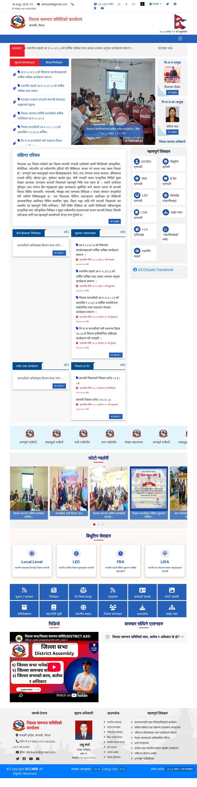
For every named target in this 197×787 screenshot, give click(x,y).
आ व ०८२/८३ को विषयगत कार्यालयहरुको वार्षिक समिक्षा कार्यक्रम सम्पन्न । (97, 250)
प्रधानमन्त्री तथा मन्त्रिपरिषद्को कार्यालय (155, 722)
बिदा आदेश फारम (114, 737)
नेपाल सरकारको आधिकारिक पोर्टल (151, 738)
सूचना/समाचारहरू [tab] (25, 62)
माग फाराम (112, 747)
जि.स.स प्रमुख (172, 62)
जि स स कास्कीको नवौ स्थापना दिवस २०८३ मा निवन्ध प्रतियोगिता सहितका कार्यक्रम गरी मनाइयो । (98, 333)
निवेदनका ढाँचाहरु (115, 732)
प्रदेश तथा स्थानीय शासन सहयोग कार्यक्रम (156, 748)
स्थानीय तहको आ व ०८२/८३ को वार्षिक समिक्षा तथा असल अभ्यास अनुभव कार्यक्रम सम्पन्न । (80, 48)
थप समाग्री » (59, 252)
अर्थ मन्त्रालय (141, 743)
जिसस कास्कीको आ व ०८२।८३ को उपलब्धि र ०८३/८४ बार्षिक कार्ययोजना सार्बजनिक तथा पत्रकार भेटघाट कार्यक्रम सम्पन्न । (97, 305)
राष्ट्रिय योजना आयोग (145, 753)
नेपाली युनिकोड (113, 757)
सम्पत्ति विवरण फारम (116, 742)
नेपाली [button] (155, 4)
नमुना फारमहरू (113, 727)
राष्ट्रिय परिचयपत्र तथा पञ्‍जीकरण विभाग (155, 732)
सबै (66, 232)
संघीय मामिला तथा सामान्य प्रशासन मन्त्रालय (157, 727)
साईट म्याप (176, 212)
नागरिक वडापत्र (114, 722)
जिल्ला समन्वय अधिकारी (172, 142)
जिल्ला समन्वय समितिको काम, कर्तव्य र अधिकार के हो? (146, 637)
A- (119, 4)
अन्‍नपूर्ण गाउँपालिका (144, 758)
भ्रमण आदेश (113, 752)
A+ (134, 4)
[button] (94, 524)
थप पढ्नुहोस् (172, 92)
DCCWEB (31, 769)
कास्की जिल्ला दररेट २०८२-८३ (93, 399)
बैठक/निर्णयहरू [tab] (54, 62)
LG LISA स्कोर (105, 4)
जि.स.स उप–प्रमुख (172, 102)
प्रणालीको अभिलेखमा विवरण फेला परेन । (40, 245)
